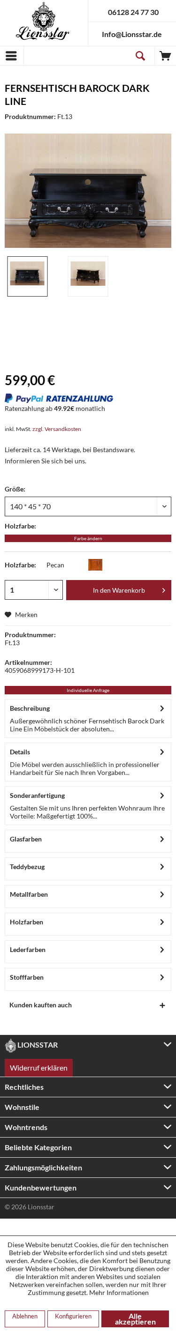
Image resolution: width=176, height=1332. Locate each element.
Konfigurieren (73, 1316)
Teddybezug (27, 867)
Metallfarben (29, 894)
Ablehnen (25, 1316)
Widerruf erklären (39, 1067)
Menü (11, 55)
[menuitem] (11, 55)
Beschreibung (30, 708)
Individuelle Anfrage (88, 690)
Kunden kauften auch (40, 1005)
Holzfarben (26, 922)
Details (20, 752)
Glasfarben (26, 839)
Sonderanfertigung (37, 795)
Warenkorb (165, 55)
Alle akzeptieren (135, 1318)
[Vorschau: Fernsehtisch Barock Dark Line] (27, 276)
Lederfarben (28, 949)
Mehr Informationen (119, 1292)
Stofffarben (27, 977)
